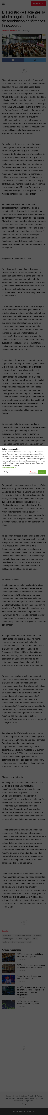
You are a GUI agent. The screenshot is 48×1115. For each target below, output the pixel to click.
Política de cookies (9, 468)
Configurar (7, 472)
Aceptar (41, 472)
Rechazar (33, 472)
